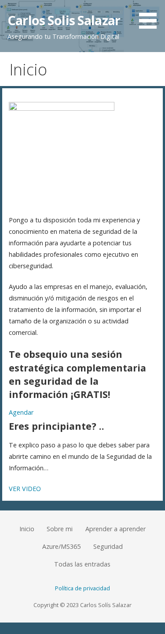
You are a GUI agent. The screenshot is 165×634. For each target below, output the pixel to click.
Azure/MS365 (61, 546)
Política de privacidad (82, 588)
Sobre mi (60, 529)
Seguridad (108, 546)
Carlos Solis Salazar (63, 20)
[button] (151, 16)
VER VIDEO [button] (25, 488)
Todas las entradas (82, 564)
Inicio (26, 529)
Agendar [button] (21, 412)
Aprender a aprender (115, 529)
